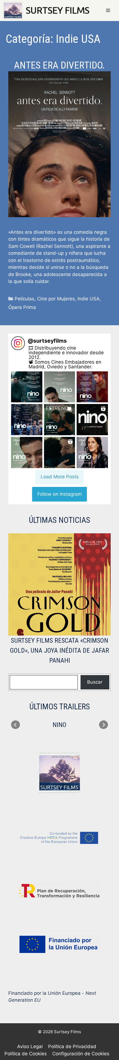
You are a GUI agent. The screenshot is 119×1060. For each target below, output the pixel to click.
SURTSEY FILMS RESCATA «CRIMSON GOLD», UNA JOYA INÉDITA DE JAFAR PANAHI (59, 650)
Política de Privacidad (72, 1046)
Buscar (94, 682)
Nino (59, 725)
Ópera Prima (22, 307)
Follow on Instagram (59, 494)
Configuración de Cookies (80, 1053)
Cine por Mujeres (56, 298)
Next (103, 724)
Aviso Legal (30, 1046)
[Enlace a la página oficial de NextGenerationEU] (59, 944)
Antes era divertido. (59, 65)
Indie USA (88, 298)
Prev (15, 724)
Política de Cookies (25, 1053)
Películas (24, 298)
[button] (26, 387)
